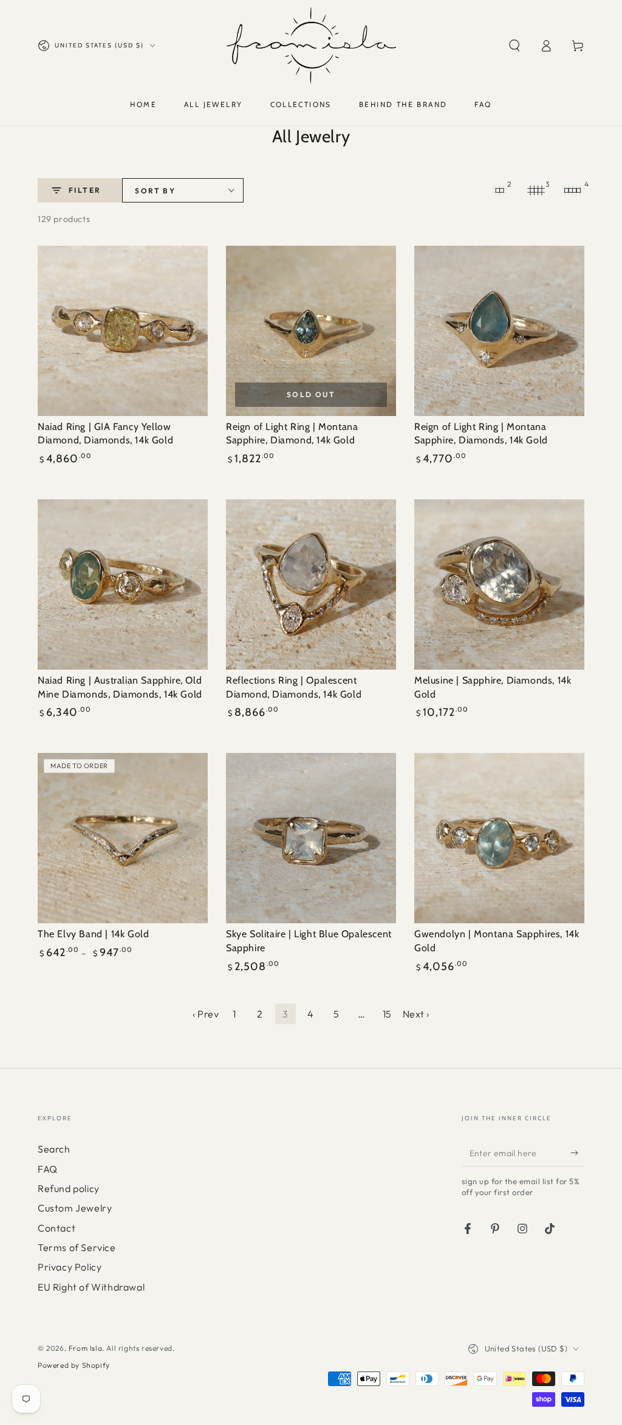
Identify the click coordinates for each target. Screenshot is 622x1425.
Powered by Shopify (74, 1365)
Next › (416, 1014)
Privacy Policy (69, 1267)
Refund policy (69, 1188)
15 (387, 1014)
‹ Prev (206, 1014)
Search (54, 1149)
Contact (56, 1228)
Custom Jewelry (75, 1208)
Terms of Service (77, 1247)
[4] (572, 190)
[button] (514, 45)
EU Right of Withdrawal (91, 1287)
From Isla (85, 1348)
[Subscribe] (577, 1152)
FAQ (48, 1169)
